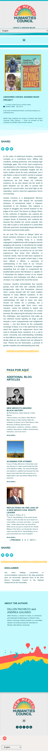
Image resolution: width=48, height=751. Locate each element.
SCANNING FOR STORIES (19, 461)
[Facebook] (20, 727)
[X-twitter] (24, 727)
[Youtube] (27, 727)
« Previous (15, 540)
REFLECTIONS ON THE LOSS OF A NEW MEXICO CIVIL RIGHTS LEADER (22, 510)
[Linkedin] (30, 727)
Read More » (11, 435)
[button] (24, 40)
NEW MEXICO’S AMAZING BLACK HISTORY (19, 409)
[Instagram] (17, 727)
